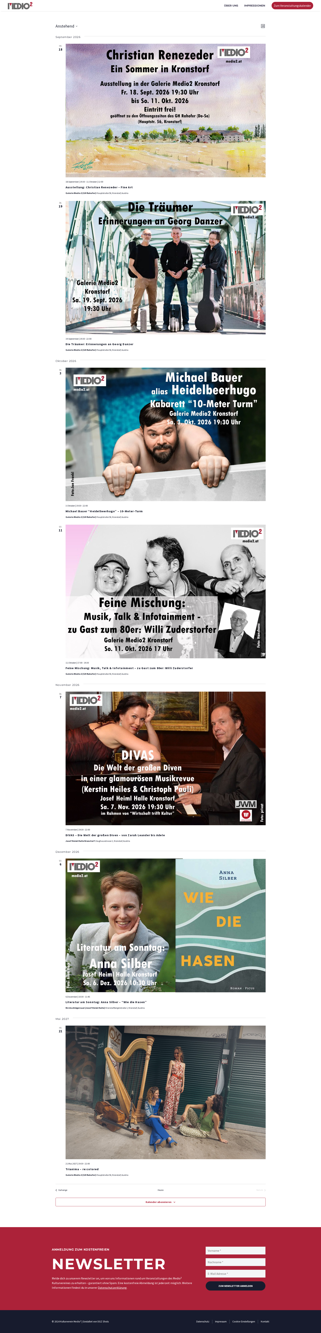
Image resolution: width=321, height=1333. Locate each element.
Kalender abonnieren (158, 1202)
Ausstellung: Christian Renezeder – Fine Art (99, 187)
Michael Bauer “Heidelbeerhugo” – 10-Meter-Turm (104, 511)
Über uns (231, 5)
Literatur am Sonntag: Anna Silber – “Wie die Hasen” (106, 1002)
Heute (160, 1190)
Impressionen (254, 5)
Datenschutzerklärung (112, 1287)
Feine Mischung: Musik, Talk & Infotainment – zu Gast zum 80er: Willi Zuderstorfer (129, 668)
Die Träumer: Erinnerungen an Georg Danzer (100, 344)
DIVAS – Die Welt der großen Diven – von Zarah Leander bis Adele (115, 835)
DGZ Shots (103, 1321)
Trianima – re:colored (82, 1169)
